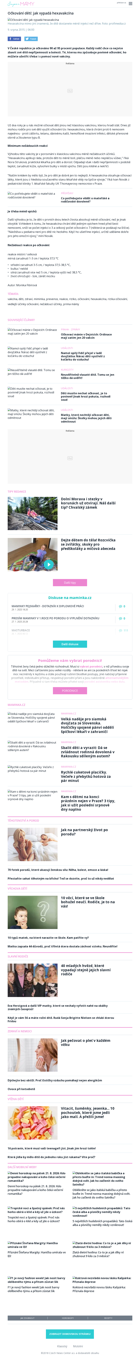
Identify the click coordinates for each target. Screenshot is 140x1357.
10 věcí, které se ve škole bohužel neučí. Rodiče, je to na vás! (88, 902)
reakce (63, 299)
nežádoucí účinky (51, 304)
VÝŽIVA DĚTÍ (16, 1099)
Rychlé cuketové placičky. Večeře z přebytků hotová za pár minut (86, 776)
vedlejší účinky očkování (23, 304)
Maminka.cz (16, 705)
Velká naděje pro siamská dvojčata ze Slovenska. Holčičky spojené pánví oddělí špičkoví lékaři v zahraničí (87, 725)
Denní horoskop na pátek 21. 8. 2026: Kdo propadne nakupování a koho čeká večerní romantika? (35, 1190)
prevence (52, 299)
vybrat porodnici (91, 666)
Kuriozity (67, 369)
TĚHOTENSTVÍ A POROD (23, 820)
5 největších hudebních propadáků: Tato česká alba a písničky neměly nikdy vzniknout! (102, 1223)
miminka (39, 299)
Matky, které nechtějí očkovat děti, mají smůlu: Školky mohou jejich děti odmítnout (86, 418)
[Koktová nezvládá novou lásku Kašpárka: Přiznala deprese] (102, 1282)
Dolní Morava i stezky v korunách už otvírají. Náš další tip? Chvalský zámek (88, 503)
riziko (72, 299)
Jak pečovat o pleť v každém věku (85, 1042)
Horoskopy (68, 1318)
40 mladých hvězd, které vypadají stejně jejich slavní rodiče (86, 969)
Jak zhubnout (27, 1318)
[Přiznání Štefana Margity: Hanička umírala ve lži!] (37, 1247)
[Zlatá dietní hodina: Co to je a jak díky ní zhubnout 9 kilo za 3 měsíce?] (102, 1247)
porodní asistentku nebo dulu (104, 682)
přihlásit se (121, 3)
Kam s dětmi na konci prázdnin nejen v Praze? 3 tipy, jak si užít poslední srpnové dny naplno (88, 803)
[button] (130, 3)
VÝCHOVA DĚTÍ (17, 888)
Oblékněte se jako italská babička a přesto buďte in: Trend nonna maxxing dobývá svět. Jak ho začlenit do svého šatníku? (101, 1193)
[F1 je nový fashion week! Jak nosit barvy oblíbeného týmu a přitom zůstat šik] (37, 1282)
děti (21, 299)
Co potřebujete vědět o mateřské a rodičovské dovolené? (85, 199)
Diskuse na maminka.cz (70, 597)
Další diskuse (69, 644)
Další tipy (70, 582)
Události (67, 348)
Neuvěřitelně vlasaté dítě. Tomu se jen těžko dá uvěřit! (87, 376)
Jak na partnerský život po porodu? (84, 831)
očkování (83, 299)
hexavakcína (98, 299)
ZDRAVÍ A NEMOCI (20, 1031)
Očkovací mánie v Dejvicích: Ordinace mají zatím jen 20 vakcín (86, 336)
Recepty (108, 1318)
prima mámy (71, 304)
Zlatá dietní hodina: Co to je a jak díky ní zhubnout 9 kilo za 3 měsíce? (98, 1254)
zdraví (28, 299)
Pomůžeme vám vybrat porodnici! (70, 660)
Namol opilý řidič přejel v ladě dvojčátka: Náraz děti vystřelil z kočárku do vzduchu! (83, 356)
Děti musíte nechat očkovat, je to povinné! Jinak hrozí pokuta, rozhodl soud (85, 396)
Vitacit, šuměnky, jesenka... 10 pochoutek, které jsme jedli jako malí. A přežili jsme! (87, 1112)
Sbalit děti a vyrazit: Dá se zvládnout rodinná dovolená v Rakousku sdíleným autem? (88, 751)
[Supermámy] (21, 7)
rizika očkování (117, 299)
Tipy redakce (17, 491)
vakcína (12, 299)
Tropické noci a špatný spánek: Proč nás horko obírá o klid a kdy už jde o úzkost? (34, 1219)
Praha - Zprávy (70, 329)
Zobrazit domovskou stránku (69, 1334)
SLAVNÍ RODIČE (18, 956)
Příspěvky (67, 193)
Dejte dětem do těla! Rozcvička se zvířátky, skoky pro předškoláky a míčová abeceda (88, 544)
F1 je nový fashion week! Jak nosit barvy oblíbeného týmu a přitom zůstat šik (33, 1289)
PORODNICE (70, 691)
